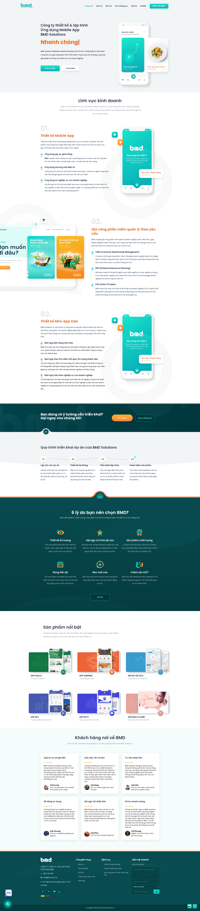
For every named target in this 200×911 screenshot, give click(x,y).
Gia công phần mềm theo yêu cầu (116, 873)
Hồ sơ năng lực (121, 6)
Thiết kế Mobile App (57, 135)
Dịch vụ (81, 864)
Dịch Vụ (99, 6)
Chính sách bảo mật (86, 877)
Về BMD (143, 6)
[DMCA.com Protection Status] (46, 896)
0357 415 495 (158, 6)
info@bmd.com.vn (50, 877)
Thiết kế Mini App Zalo (59, 321)
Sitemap (81, 881)
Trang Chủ (88, 6)
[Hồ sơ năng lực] (182, 906)
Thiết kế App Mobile (112, 864)
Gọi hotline (70, 68)
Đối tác (109, 6)
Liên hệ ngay (50, 68)
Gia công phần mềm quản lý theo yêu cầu (123, 231)
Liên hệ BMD (83, 868)
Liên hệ (134, 6)
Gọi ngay (122, 418)
